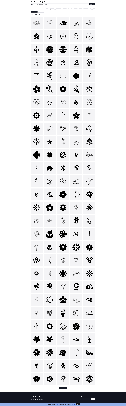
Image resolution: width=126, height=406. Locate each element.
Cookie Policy (58, 404)
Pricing (90, 1)
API (54, 1)
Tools (57, 1)
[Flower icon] (37, 23)
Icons (50, 1)
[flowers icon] (50, 23)
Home (47, 1)
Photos (52, 1)
